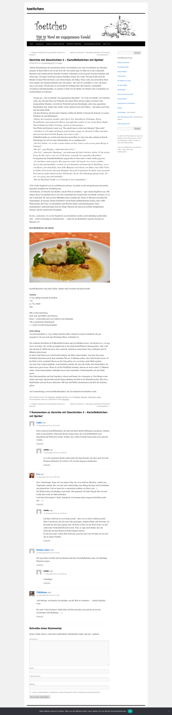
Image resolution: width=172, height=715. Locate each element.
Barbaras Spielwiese (123, 62)
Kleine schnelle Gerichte (55, 44)
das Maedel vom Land (124, 81)
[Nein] (169, 711)
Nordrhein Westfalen (74, 44)
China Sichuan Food (123, 124)
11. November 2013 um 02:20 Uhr (55, 574)
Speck (99, 397)
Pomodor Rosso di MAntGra (126, 103)
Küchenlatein (121, 90)
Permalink (65, 399)
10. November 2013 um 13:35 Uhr (55, 513)
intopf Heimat (122, 71)
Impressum (40, 44)
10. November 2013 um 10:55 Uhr (48, 477)
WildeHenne (41, 592)
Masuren (84, 397)
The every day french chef (125, 94)
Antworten (39, 443)
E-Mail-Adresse (35, 676)
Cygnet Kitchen (122, 99)
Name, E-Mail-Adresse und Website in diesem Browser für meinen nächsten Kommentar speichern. (66, 692)
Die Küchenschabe (123, 67)
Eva (38, 473)
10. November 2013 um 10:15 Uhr (48, 425)
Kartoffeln (77, 397)
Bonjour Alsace (43, 549)
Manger (119, 108)
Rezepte (59, 397)
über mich (106, 44)
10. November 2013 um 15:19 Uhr (48, 553)
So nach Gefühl (122, 85)
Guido (39, 422)
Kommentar (33, 639)
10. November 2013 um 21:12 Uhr (48, 595)
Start (31, 44)
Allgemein (51, 397)
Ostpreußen (92, 397)
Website (32, 684)
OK (130, 711)
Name (32, 668)
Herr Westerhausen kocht (124, 117)
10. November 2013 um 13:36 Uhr (55, 453)
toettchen (35, 8)
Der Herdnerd (121, 112)
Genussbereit (121, 76)
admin (60, 63)
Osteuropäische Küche (92, 44)
